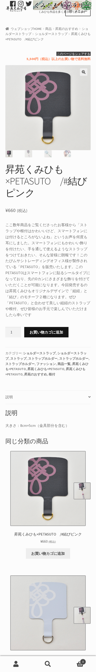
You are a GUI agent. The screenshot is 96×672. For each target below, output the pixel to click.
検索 (48, 664)
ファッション (46, 364)
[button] (83, 72)
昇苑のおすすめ (66, 29)
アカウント (16, 664)
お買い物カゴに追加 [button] (48, 553)
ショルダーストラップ (51, 34)
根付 (52, 374)
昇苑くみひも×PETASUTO (45, 369)
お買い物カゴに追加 (46, 332)
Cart (74, 660)
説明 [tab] (9, 397)
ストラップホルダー (43, 358)
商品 (48, 29)
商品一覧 (64, 364)
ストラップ (18, 358)
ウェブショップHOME (26, 29)
